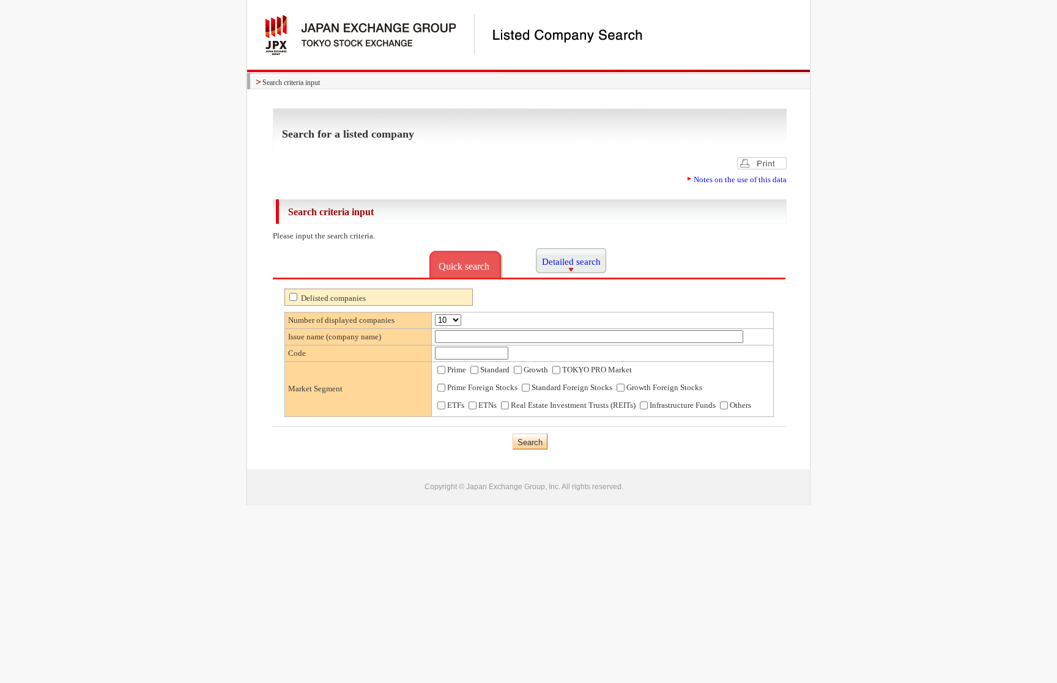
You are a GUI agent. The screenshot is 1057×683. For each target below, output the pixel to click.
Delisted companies (332, 298)
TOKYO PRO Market (597, 369)
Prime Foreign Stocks (482, 387)
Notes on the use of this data (740, 179)
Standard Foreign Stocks (572, 387)
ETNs (487, 405)
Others (740, 405)
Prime (456, 369)
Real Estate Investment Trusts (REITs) (573, 405)
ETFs (455, 405)
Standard (495, 369)
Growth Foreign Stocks (664, 387)
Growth (536, 369)
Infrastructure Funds (683, 405)
